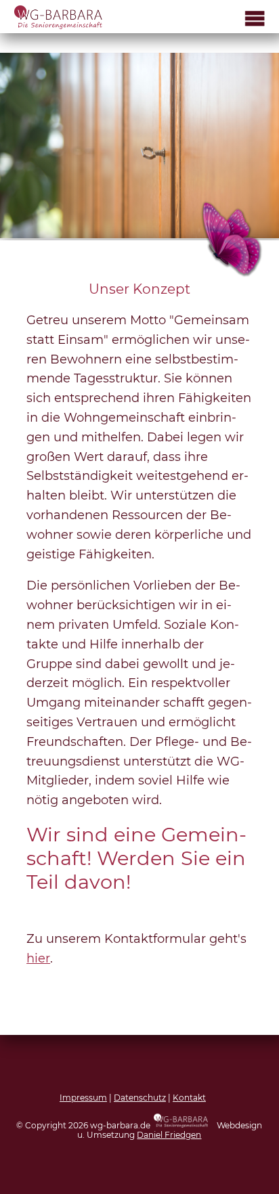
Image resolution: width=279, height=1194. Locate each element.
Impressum (83, 1097)
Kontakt (189, 1097)
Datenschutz (140, 1097)
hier (38, 958)
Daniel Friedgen (169, 1135)
